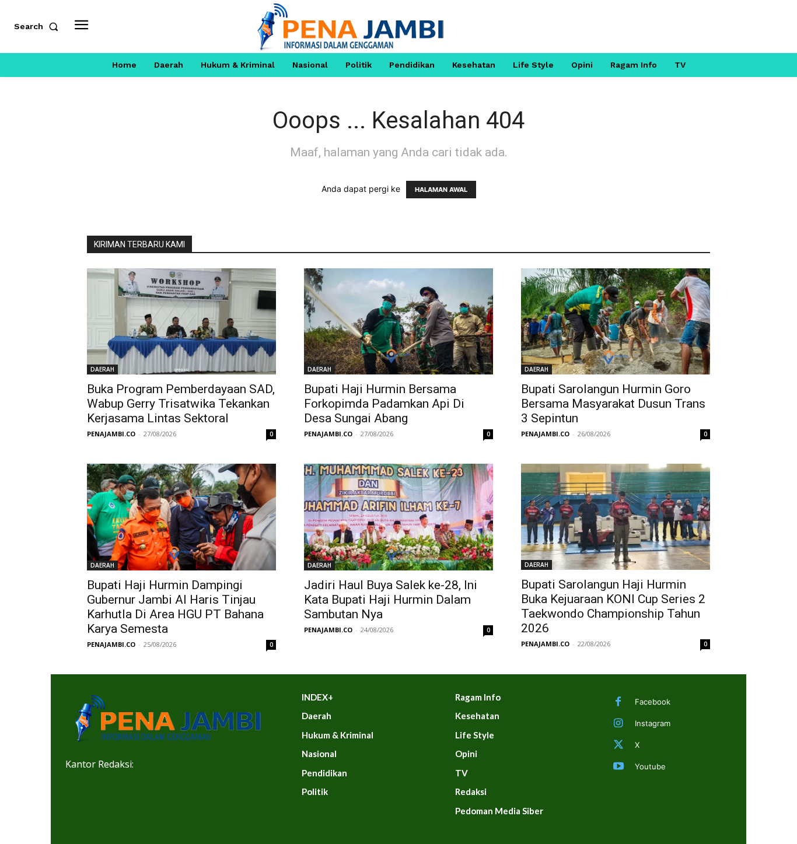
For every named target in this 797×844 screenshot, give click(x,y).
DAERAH (102, 369)
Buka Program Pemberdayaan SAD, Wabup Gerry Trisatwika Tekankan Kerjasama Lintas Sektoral (181, 403)
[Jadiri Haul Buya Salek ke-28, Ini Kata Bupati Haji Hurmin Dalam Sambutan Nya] (398, 517)
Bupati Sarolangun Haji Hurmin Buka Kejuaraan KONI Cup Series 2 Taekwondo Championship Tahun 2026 (613, 606)
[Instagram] (618, 723)
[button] (38, 26)
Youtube (650, 766)
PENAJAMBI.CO (111, 433)
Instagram (652, 723)
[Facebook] (618, 702)
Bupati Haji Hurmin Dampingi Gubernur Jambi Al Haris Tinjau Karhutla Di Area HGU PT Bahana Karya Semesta (175, 607)
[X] (618, 745)
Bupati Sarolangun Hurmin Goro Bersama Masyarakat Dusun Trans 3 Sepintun (613, 403)
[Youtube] (618, 767)
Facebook (652, 701)
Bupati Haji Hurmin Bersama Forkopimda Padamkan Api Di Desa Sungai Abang (384, 403)
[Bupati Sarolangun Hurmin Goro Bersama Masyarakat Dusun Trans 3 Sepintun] (615, 321)
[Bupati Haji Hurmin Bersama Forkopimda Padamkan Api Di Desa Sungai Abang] (398, 321)
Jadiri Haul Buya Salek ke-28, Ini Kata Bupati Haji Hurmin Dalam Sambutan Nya (390, 599)
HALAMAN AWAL (441, 189)
